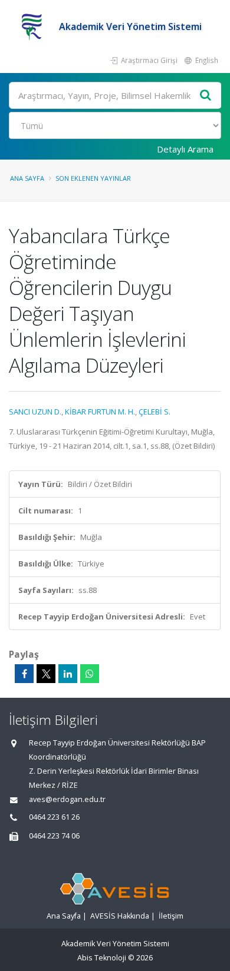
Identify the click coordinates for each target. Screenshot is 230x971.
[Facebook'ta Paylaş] (24, 673)
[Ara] (205, 95)
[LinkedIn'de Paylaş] (67, 673)
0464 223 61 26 (54, 817)
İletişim (171, 916)
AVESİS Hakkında (119, 916)
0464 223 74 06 (54, 836)
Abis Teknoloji (101, 958)
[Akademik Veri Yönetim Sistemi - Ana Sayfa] (34, 26)
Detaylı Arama (185, 149)
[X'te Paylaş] (46, 673)
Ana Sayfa (27, 178)
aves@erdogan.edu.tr (67, 799)
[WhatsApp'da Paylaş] (89, 673)
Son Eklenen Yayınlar (93, 178)
